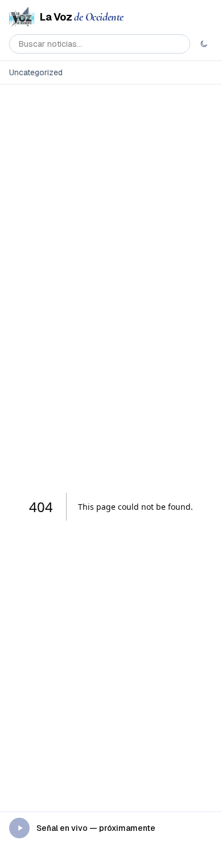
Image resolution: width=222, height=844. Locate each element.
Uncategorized (36, 72)
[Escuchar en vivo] (19, 828)
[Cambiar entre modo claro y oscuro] (204, 44)
